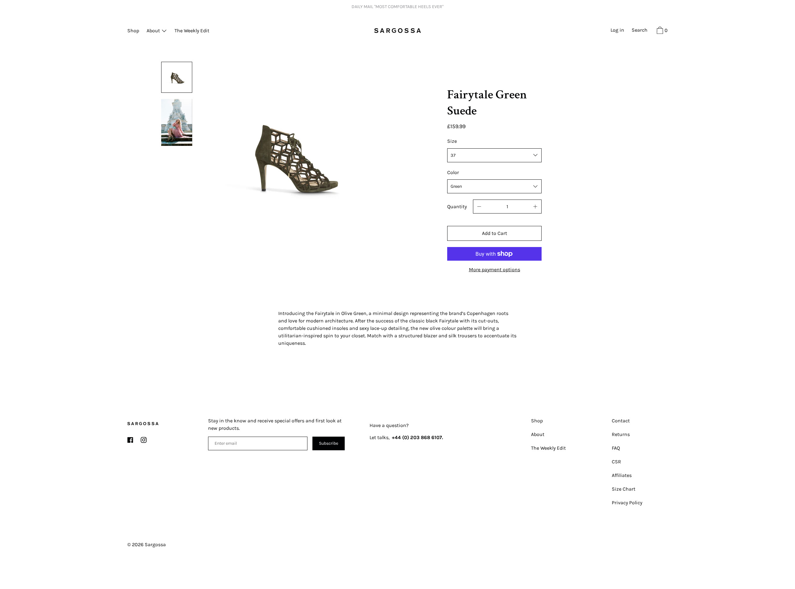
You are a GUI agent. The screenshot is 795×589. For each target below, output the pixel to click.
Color (453, 172)
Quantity (457, 206)
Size (452, 141)
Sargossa (155, 544)
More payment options (494, 269)
